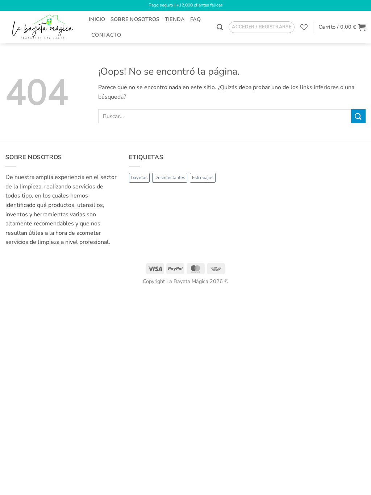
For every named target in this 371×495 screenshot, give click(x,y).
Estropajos (202, 177)
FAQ (195, 19)
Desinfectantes (169, 177)
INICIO (97, 19)
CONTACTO (106, 34)
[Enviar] (358, 116)
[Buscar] (220, 27)
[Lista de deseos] (304, 27)
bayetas (139, 177)
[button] (262, 27)
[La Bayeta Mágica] (41, 27)
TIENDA (175, 19)
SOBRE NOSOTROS (135, 19)
